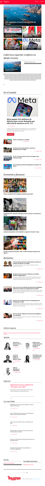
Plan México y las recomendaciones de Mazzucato (37, 355)
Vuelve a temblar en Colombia (21, 139)
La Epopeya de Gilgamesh (12, 461)
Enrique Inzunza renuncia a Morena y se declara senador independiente (26, 273)
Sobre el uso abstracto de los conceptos (17, 343)
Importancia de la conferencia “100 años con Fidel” (21, 385)
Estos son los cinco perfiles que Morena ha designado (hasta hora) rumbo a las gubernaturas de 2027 (27, 287)
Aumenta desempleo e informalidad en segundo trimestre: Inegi (21, 231)
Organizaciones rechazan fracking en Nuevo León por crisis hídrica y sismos (22, 213)
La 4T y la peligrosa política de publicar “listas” (17, 356)
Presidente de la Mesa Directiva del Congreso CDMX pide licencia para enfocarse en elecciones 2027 (32, 34)
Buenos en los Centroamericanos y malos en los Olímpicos (37, 344)
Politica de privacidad (36, 477)
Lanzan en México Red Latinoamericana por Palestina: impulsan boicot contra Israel (11, 34)
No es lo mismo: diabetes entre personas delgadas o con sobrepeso (27, 313)
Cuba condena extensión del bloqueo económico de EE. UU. (27, 164)
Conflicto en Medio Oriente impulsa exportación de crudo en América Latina (32, 62)
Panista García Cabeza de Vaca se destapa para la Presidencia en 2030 (26, 300)
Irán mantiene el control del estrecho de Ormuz (20, 23)
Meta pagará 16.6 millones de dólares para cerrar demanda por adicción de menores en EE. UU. (32, 46)
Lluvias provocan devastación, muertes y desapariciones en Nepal (24, 147)
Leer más (11, 133)
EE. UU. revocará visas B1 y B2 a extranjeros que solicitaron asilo (26, 156)
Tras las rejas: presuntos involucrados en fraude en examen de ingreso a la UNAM (27, 261)
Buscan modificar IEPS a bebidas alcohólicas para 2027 (18, 193)
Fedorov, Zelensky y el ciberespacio (16, 368)
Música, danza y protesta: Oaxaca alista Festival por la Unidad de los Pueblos (12, 47)
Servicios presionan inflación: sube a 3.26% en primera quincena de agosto (22, 251)
